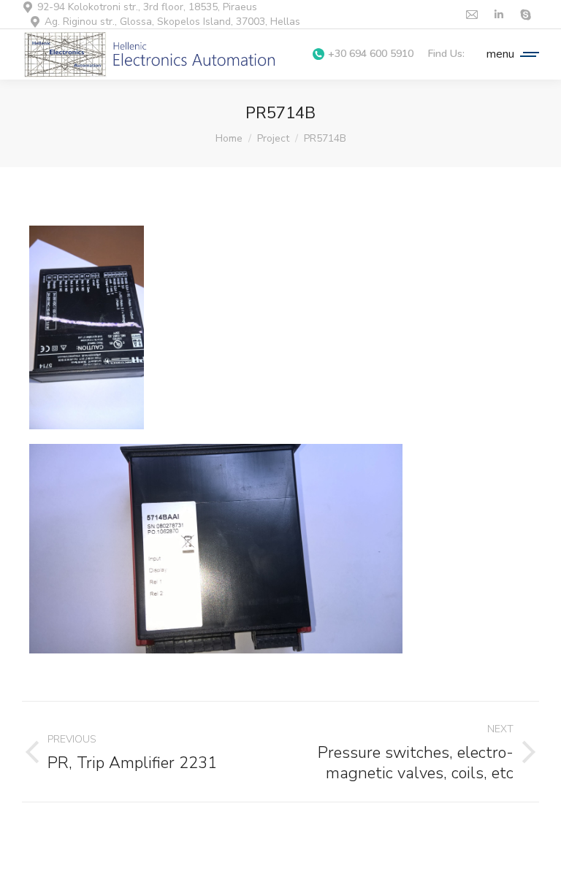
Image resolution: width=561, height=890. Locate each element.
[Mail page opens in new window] (471, 14)
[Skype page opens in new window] (525, 14)
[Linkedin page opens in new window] (498, 14)
